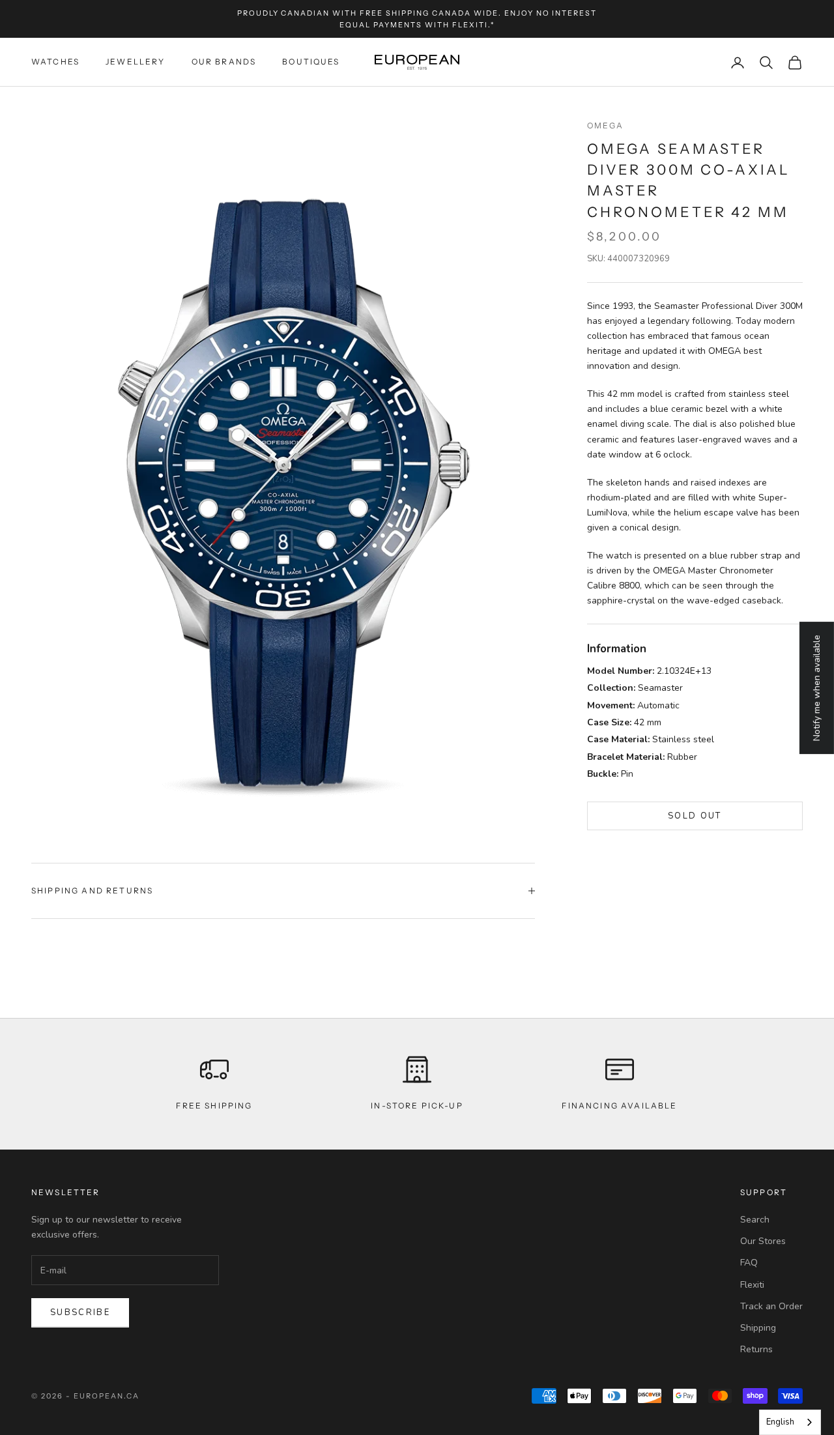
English (780, 1422)
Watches (55, 62)
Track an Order (771, 1306)
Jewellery (135, 62)
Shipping (758, 1328)
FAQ (749, 1262)
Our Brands (224, 62)
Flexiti (752, 1285)
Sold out (695, 816)
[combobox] (790, 1422)
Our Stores (763, 1241)
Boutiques (310, 62)
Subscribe (80, 1312)
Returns (756, 1349)
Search (754, 1219)
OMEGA (605, 125)
